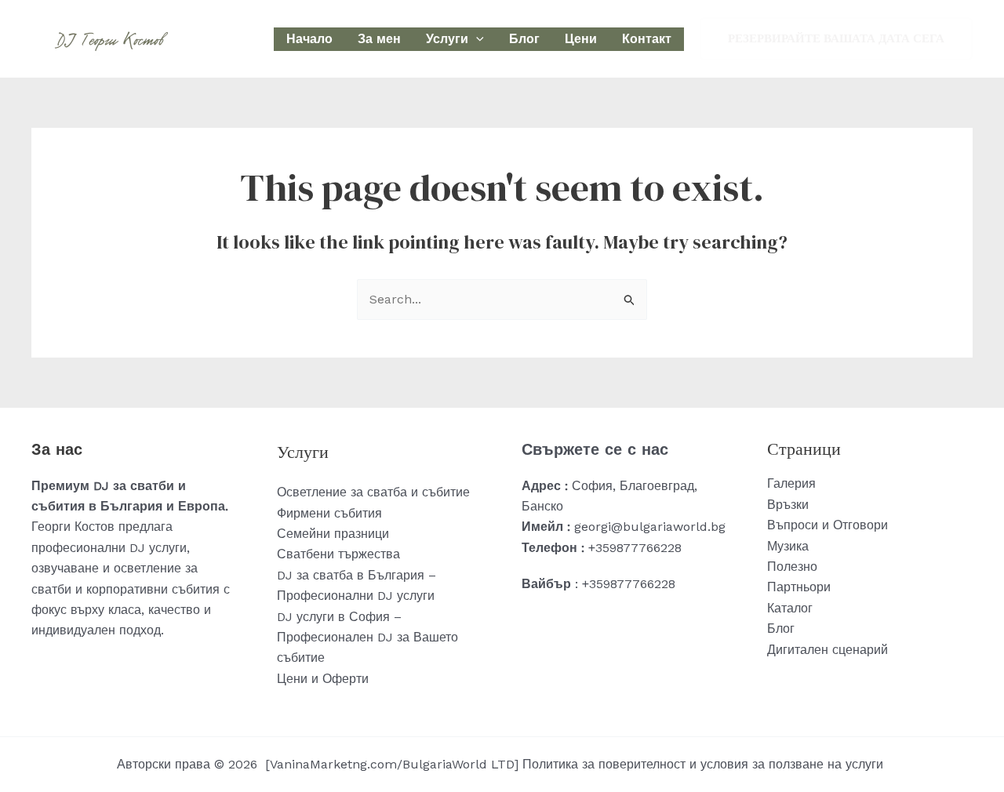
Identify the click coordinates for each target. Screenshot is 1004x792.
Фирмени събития (329, 513)
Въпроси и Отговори (827, 525)
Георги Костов (73, 526)
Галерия (791, 483)
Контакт (646, 38)
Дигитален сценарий (827, 649)
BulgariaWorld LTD (458, 764)
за (191, 568)
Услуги (447, 38)
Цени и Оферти (323, 678)
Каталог (790, 608)
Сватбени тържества (338, 554)
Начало (309, 38)
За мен (379, 38)
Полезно (792, 566)
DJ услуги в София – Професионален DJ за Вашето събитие (367, 637)
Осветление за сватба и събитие (373, 492)
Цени (581, 38)
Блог (524, 38)
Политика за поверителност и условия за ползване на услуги (704, 764)
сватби (51, 589)
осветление (149, 568)
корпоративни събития (153, 589)
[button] (476, 39)
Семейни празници (333, 533)
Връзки (788, 504)
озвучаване (65, 568)
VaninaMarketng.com (333, 764)
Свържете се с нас (595, 449)
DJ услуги (158, 547)
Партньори (799, 586)
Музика (788, 546)
